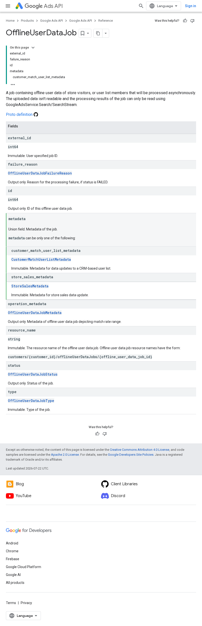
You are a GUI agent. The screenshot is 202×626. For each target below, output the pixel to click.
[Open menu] (8, 6)
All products (15, 583)
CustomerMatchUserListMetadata (41, 259)
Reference (105, 20)
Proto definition (20, 114)
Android (12, 543)
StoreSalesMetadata (30, 286)
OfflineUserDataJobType (31, 400)
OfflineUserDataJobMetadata (35, 312)
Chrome (12, 551)
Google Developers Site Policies (130, 454)
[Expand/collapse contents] (33, 48)
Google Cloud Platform (23, 567)
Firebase (12, 559)
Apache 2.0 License (65, 454)
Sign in (190, 6)
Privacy (26, 603)
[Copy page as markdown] (98, 33)
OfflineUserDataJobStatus (32, 374)
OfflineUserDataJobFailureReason (40, 173)
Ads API (53, 6)
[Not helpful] (192, 20)
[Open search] (141, 6)
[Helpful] (185, 20)
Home (10, 20)
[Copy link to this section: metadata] (30, 219)
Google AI (13, 575)
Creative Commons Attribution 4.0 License (139, 450)
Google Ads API (51, 20)
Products (27, 20)
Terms (11, 603)
